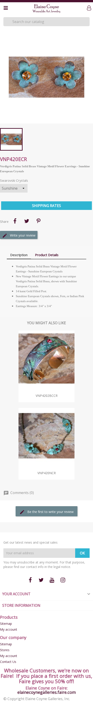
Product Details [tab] (46, 255)
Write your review (22, 235)
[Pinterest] (38, 220)
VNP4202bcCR (47, 395)
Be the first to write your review (50, 511)
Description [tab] (19, 255)
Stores (4, 650)
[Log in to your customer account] (90, 8)
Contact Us (8, 662)
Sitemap (6, 623)
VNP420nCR (46, 473)
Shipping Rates (46, 205)
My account (8, 629)
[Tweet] (26, 220)
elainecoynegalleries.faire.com (46, 692)
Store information (21, 605)
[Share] (14, 220)
